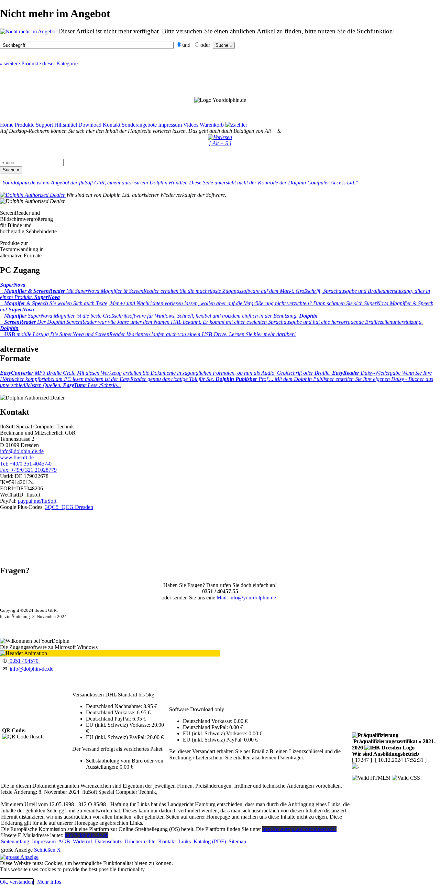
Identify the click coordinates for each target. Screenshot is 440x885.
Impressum (170, 125)
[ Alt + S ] (220, 143)
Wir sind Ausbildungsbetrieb (385, 754)
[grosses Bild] (29, 31)
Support (44, 125)
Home (6, 125)
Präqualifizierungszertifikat (394, 744)
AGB (64, 841)
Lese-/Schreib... (92, 385)
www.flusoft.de (17, 457)
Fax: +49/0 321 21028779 (28, 470)
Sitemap (237, 841)
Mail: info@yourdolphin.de (247, 597)
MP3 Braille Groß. (166, 373)
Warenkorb (212, 125)
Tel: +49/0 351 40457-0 (26, 464)
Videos (190, 125)
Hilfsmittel (65, 125)
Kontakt (111, 125)
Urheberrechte (139, 841)
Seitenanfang (15, 841)
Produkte (24, 125)
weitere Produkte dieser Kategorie (39, 63)
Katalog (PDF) (210, 841)
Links (184, 841)
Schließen (44, 850)
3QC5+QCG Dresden (69, 507)
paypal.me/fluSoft (37, 501)
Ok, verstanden (16, 882)
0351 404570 (24, 661)
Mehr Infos (49, 882)
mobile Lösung (148, 331)
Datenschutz (108, 841)
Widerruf (82, 841)
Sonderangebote (139, 125)
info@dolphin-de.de (22, 451)
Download (89, 125)
